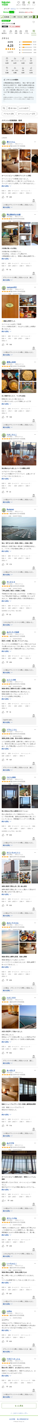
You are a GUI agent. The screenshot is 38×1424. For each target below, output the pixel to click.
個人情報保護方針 (23, 1419)
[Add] (33, 22)
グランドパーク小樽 (8, 24)
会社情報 (12, 1419)
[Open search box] (4, 108)
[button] (7, 128)
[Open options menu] (35, 142)
